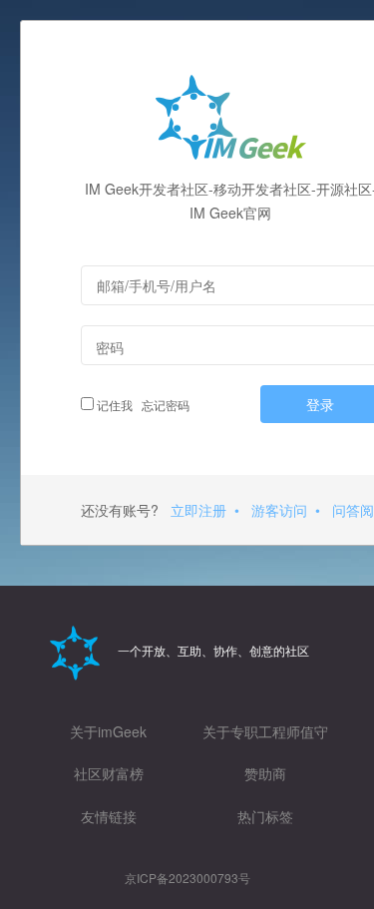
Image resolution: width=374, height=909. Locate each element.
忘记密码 (162, 404)
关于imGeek (108, 731)
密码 (110, 347)
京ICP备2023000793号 (187, 877)
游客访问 (279, 510)
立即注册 (198, 510)
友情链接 (109, 816)
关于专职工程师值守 (265, 731)
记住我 (113, 404)
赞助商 (265, 773)
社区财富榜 (109, 773)
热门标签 (265, 816)
